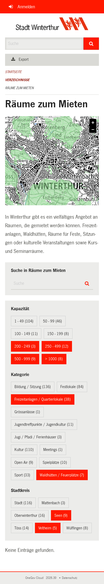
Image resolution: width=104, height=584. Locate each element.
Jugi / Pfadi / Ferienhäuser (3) (38, 437)
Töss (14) (21, 528)
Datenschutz (70, 578)
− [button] (92, 129)
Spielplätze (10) (55, 462)
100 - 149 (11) (26, 334)
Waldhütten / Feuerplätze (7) (62, 475)
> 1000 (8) (54, 359)
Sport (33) (22, 475)
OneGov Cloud (35, 578)
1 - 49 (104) (23, 321)
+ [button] (92, 122)
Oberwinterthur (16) (29, 515)
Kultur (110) (24, 450)
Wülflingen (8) (77, 528)
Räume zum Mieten (19, 88)
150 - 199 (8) (58, 334)
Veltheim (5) (47, 528)
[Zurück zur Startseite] (52, 25)
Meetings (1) (52, 450)
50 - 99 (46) (52, 321)
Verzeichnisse (17, 80)
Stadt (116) (23, 503)
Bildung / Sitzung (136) (32, 387)
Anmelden (26, 7)
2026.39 (51, 578)
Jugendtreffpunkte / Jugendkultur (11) (43, 424)
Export (24, 59)
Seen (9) (60, 515)
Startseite (13, 72)
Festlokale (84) (71, 387)
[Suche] (91, 43)
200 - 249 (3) (24, 346)
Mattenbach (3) (53, 503)
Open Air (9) (23, 462)
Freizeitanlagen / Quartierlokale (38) (42, 399)
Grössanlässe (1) (27, 412)
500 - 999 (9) (24, 359)
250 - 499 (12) (56, 346)
